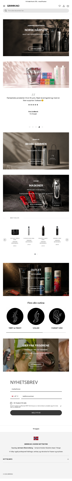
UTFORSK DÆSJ (36, 80)
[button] (60, 6)
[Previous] (5, 240)
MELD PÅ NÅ (36, 413)
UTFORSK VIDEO (36, 364)
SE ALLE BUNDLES (36, 161)
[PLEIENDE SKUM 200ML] (28, 230)
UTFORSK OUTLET (36, 288)
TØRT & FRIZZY (15, 328)
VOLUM (36, 328)
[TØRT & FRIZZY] (15, 316)
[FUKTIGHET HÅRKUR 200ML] (14, 230)
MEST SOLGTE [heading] (14, 218)
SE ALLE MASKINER (36, 204)
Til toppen (36, 429)
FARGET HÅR (57, 328)
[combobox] (36, 11)
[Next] (67, 240)
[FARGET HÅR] (57, 316)
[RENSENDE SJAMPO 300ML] (43, 230)
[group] (15, 236)
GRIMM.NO (10, 474)
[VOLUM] (36, 316)
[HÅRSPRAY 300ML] (57, 230)
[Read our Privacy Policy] (61, 406)
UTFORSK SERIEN (36, 49)
